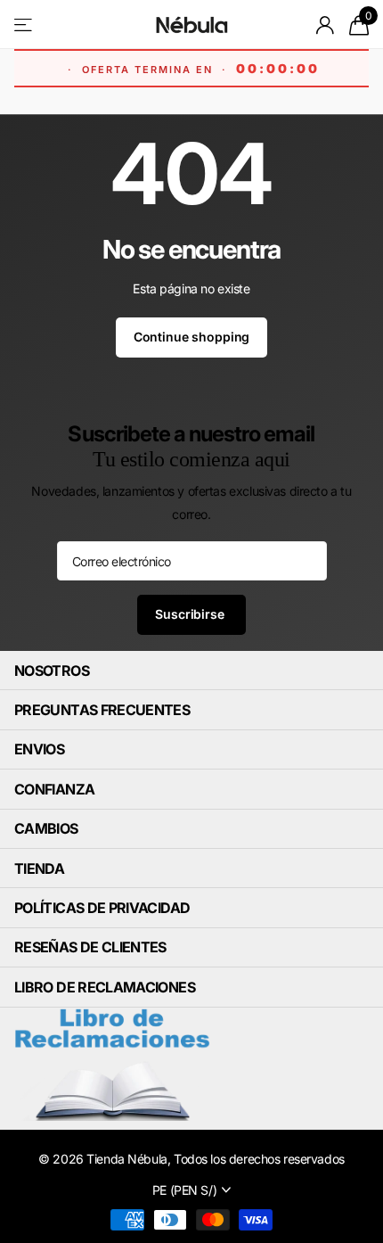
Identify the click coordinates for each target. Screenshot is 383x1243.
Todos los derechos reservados (259, 1158)
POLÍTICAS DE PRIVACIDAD (102, 908)
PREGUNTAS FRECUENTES (102, 710)
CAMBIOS (46, 828)
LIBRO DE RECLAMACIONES (104, 987)
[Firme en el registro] (325, 25)
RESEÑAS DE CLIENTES (90, 947)
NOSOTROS (51, 670)
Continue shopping (192, 336)
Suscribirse (191, 614)
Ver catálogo (24, 24)
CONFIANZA (54, 789)
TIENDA (39, 868)
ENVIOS (39, 749)
